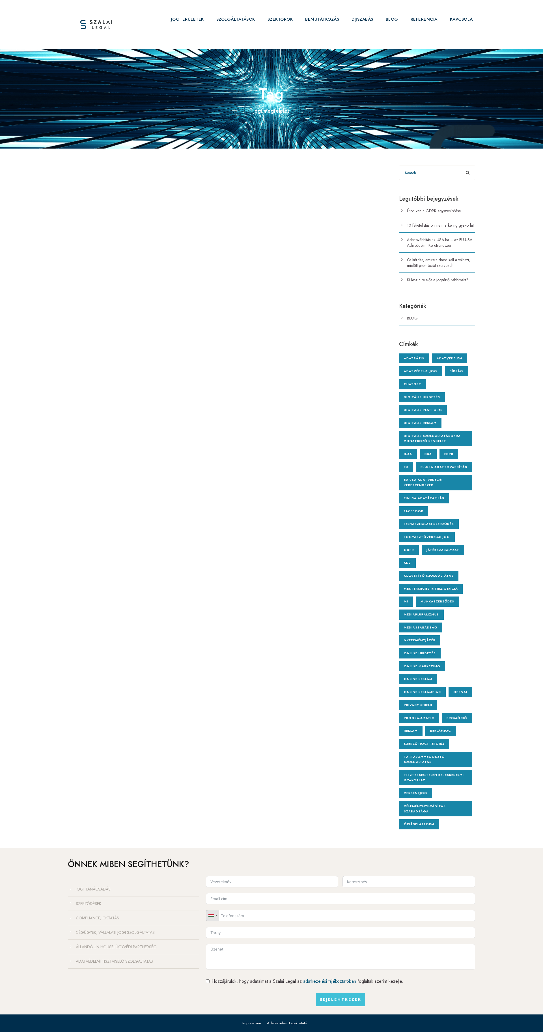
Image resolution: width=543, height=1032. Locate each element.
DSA (428, 454)
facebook (413, 511)
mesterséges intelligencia (431, 588)
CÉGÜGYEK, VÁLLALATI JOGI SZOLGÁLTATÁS (115, 932)
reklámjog (440, 730)
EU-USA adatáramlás (424, 498)
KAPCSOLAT (462, 19)
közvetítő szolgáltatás (429, 575)
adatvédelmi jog (420, 371)
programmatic (419, 718)
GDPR (409, 550)
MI (406, 601)
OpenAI (460, 692)
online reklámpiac (422, 692)
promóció (457, 718)
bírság (456, 371)
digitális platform (423, 409)
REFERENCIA (424, 19)
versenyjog (415, 793)
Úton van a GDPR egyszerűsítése (434, 211)
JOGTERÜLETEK (187, 19)
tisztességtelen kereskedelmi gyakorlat (434, 777)
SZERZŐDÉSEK (88, 903)
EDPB (448, 454)
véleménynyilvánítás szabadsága (425, 809)
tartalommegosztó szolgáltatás (424, 759)
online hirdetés (420, 653)
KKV (407, 562)
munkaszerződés (437, 601)
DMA (408, 454)
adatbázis (414, 358)
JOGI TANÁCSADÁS (93, 889)
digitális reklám (420, 422)
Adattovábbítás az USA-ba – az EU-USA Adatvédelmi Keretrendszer (439, 242)
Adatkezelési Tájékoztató (287, 1023)
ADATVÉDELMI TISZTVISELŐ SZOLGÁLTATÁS (114, 961)
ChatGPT (412, 384)
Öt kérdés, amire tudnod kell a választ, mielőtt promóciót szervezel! (438, 262)
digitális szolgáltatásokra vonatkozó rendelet (432, 438)
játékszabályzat (442, 550)
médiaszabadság (421, 627)
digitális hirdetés (422, 397)
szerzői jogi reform (424, 743)
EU (406, 467)
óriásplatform (419, 824)
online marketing (422, 666)
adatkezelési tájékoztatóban (329, 981)
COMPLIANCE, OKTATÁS (97, 918)
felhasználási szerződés (429, 524)
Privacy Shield (418, 705)
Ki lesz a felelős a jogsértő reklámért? (437, 280)
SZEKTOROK (280, 19)
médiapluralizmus (421, 614)
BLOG (392, 19)
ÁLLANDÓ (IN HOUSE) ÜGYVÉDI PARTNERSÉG (116, 947)
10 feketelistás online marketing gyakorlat (440, 225)
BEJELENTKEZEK (340, 999)
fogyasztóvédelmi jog (427, 537)
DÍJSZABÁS (362, 19)
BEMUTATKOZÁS (322, 19)
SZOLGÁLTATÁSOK (235, 19)
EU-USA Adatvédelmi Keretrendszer (423, 482)
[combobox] (212, 915)
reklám (411, 730)
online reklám (418, 679)
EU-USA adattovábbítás (444, 467)
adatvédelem (449, 358)
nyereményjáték (420, 640)
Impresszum (251, 1023)
